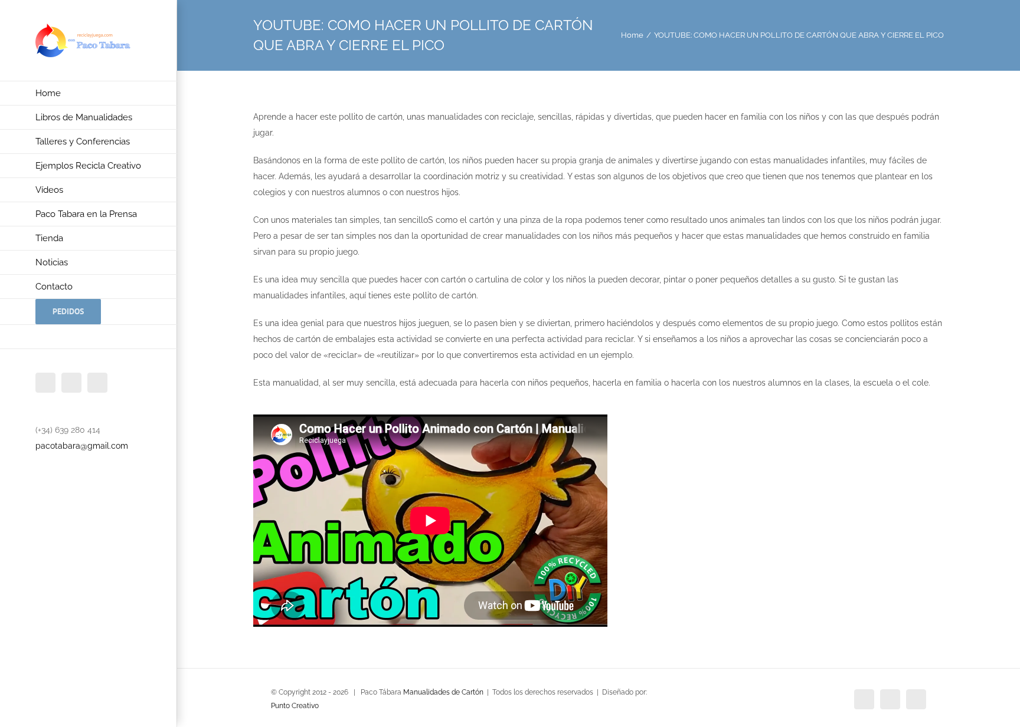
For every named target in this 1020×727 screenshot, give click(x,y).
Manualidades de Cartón (443, 692)
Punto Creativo (295, 706)
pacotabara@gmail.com (81, 445)
